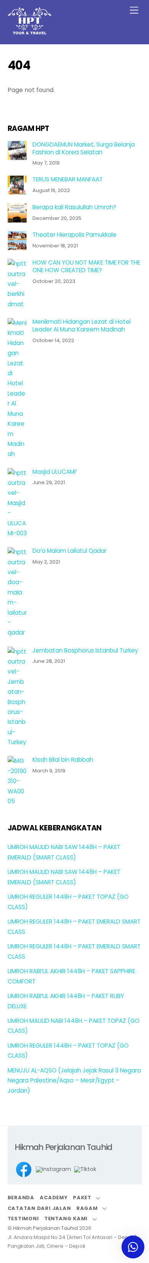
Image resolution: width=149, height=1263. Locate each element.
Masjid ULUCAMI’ (54, 472)
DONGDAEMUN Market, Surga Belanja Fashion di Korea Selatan (83, 148)
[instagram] (53, 1170)
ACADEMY (53, 1197)
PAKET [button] (82, 1197)
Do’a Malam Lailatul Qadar (69, 551)
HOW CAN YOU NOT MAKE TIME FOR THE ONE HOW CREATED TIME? (86, 266)
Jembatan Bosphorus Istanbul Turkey (85, 650)
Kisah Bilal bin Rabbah (62, 760)
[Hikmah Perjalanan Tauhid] (30, 31)
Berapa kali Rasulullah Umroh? (74, 207)
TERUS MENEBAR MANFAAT (67, 179)
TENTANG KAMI (65, 1218)
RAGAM (87, 1208)
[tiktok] (85, 1170)
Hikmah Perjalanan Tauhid (45, 1228)
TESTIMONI (23, 1218)
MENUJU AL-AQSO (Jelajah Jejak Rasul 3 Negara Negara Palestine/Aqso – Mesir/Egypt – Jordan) (74, 1080)
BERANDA (21, 1197)
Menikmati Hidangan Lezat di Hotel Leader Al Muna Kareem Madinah (81, 325)
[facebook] (24, 1170)
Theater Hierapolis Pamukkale (74, 235)
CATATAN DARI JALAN (39, 1208)
